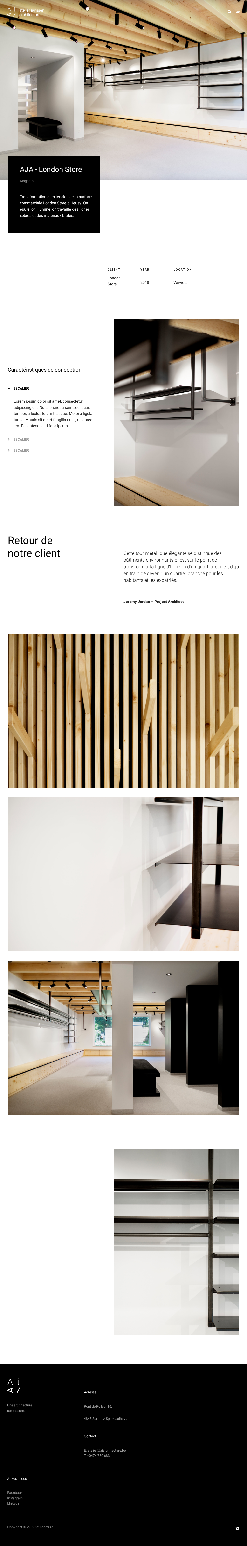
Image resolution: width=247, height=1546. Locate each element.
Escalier (21, 388)
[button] (54, 388)
